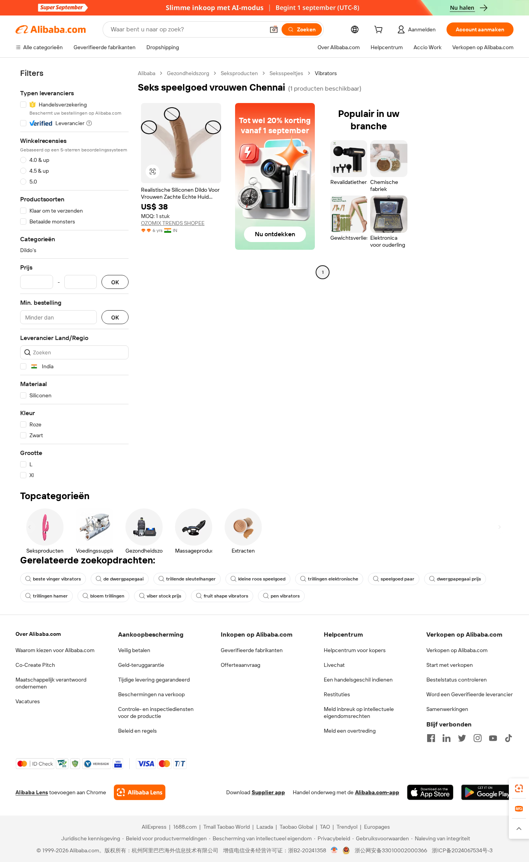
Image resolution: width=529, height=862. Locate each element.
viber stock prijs (164, 596)
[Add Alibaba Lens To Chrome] (139, 792)
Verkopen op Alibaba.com (457, 650)
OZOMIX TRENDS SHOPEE (172, 223)
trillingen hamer (50, 596)
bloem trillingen (107, 596)
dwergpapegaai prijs (459, 579)
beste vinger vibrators (57, 579)
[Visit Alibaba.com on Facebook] (431, 738)
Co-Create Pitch (35, 665)
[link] (519, 788)
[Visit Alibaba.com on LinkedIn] (446, 738)
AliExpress (154, 827)
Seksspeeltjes (286, 73)
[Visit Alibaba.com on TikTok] (508, 738)
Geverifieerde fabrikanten (252, 650)
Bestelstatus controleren (456, 680)
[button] (273, 29)
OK (115, 282)
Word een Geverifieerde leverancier (469, 694)
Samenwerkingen (447, 709)
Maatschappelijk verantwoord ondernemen (50, 683)
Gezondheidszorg (188, 73)
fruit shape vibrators (226, 596)
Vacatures (27, 701)
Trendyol (347, 827)
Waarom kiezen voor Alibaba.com (54, 650)
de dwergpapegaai (123, 579)
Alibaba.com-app (377, 792)
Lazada (264, 827)
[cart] (380, 30)
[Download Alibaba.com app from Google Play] (487, 792)
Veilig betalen (134, 650)
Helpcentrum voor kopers (355, 650)
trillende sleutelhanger (191, 579)
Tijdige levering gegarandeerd (154, 680)
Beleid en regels (137, 731)
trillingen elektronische (333, 579)
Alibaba (146, 73)
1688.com (185, 827)
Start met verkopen (449, 665)
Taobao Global (296, 827)
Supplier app (268, 792)
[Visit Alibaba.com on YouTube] (493, 738)
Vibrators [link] (326, 73)
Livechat (334, 665)
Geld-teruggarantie (141, 665)
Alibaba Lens (31, 792)
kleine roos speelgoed (261, 579)
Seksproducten (239, 73)
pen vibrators (285, 596)
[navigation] (74, 274)
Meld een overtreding (350, 731)
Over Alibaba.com (38, 634)
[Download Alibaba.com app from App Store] (430, 792)
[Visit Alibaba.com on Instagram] (477, 738)
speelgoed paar (397, 579)
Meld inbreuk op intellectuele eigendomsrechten (359, 712)
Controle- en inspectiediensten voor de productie (156, 712)
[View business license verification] (334, 850)
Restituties (337, 694)
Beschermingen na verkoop (151, 694)
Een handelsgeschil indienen (358, 680)
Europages (377, 827)
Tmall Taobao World (226, 827)
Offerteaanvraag (240, 665)
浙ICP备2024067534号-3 (462, 850)
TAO (325, 827)
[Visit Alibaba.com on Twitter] (462, 738)
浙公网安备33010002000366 (391, 850)
